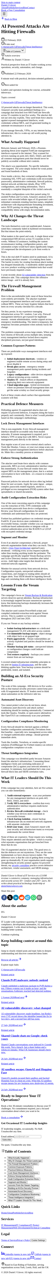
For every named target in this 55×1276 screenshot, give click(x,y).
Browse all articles (9, 960)
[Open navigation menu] (4, 14)
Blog (25, 7)
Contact (31, 7)
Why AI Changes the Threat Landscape (25, 1161)
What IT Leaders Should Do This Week (24, 1200)
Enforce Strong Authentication (21, 1176)
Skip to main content (10, 2)
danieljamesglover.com (11, 886)
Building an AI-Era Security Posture (23, 1188)
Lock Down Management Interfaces (23, 1173)
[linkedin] (16, 898)
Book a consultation (10, 1117)
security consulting (20, 865)
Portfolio (11, 7)
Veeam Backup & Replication (38, 595)
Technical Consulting (40, 1228)
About (4, 7)
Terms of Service (9, 1240)
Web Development (22, 1228)
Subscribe (6, 1140)
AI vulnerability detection (33, 275)
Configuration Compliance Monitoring (23, 1194)
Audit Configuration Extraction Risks (23, 1179)
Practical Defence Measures (20, 1170)
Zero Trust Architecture (20, 548)
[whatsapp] (33, 898)
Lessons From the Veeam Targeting (23, 1185)
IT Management (8, 1225)
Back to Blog (11, 19)
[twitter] (10, 898)
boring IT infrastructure (23, 664)
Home (4, 1213)
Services (19, 7)
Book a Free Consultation (13, 10)
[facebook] (4, 898)
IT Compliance (23, 1225)
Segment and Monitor (17, 1182)
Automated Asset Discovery (20, 1191)
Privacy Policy (23, 1240)
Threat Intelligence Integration (20, 1197)
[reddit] (22, 898)
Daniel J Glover (8, 5)
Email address (7, 1136)
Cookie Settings (38, 1240)
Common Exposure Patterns (20, 1167)
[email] (39, 898)
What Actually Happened (18, 1158)
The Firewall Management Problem (23, 1164)
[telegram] (28, 898)
